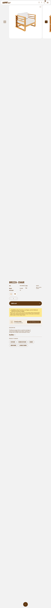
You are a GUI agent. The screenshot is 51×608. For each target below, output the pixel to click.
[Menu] (47, 2)
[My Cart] (44, 2)
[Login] (41, 2)
